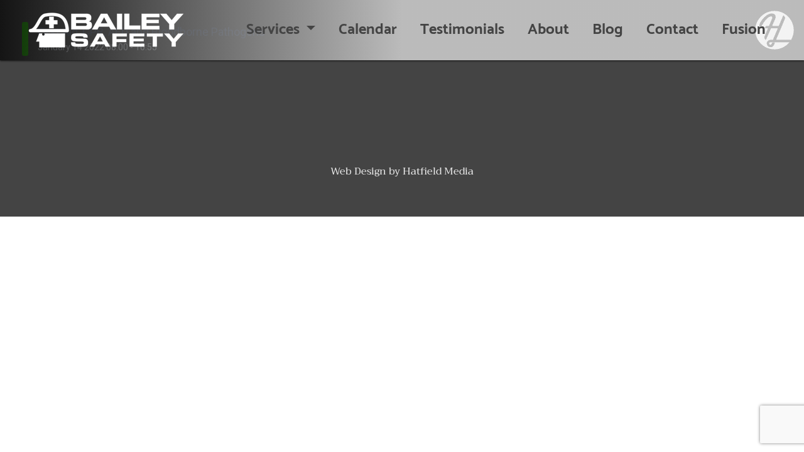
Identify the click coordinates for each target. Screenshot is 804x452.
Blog (607, 30)
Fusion (744, 30)
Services (274, 30)
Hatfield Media (438, 171)
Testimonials (462, 30)
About (548, 30)
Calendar (368, 30)
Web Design (358, 171)
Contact (672, 30)
